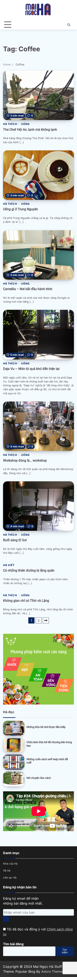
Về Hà (6, 870)
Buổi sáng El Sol (15, 540)
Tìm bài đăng (13, 944)
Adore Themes (52, 971)
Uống (25, 124)
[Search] (69, 25)
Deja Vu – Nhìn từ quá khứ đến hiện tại (31, 369)
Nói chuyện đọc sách (38, 777)
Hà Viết (9, 565)
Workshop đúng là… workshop (25, 460)
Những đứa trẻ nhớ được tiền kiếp (46, 727)
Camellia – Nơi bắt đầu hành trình (27, 289)
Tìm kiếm (65, 951)
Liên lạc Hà (9, 877)
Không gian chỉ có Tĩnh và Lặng (26, 601)
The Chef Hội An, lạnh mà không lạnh (30, 130)
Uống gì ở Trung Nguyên (20, 209)
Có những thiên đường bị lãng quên (28, 570)
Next (46, 620)
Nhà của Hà (10, 863)
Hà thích (10, 124)
